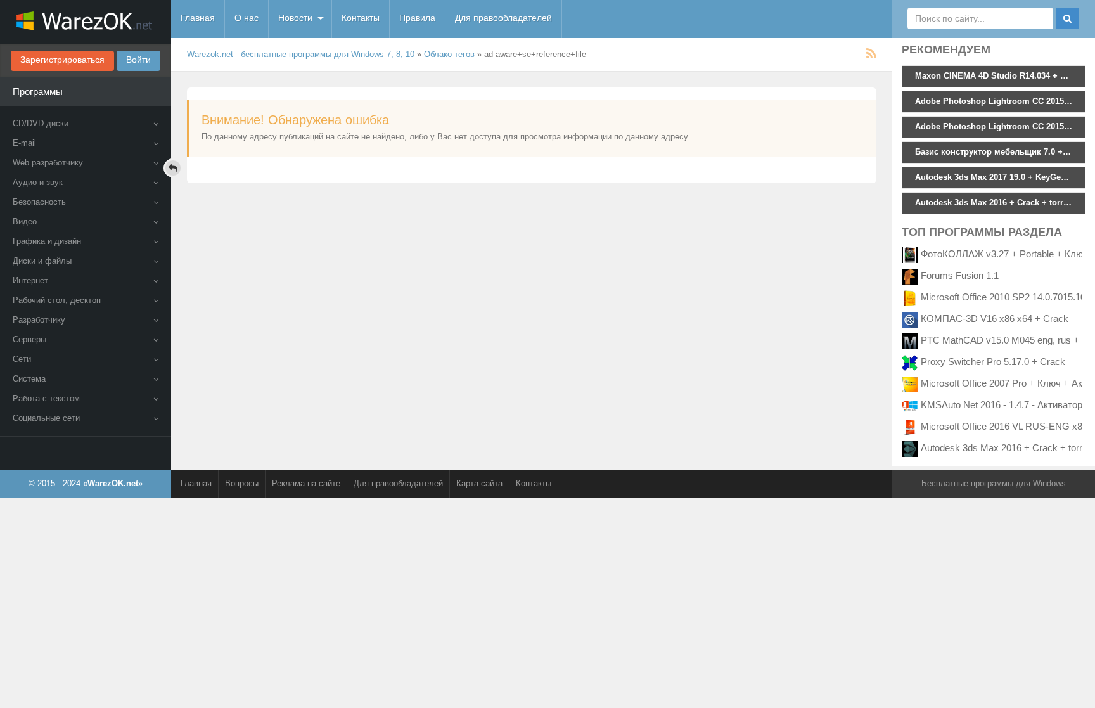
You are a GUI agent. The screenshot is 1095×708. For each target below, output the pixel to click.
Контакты (361, 18)
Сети (22, 359)
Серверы (29, 339)
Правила (417, 18)
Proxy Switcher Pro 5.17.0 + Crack (993, 361)
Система (29, 378)
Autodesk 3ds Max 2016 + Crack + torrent (1008, 447)
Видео (25, 221)
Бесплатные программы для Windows (993, 483)
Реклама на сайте (306, 483)
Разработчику (39, 320)
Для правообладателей (503, 18)
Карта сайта (479, 483)
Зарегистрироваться (62, 60)
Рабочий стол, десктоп (57, 300)
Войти (138, 60)
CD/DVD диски (40, 123)
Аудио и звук (38, 182)
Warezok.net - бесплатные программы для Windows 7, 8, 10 (300, 54)
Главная (198, 18)
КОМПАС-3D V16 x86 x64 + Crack (994, 318)
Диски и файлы (42, 261)
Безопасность (39, 202)
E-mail (24, 143)
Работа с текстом (46, 398)
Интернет (30, 280)
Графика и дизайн (47, 241)
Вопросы (242, 483)
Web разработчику (48, 162)
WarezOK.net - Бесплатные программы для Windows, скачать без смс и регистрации (85, 22)
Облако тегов (449, 54)
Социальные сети (46, 418)
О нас (246, 18)
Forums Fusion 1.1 (960, 275)
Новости (295, 18)
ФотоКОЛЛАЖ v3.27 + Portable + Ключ (1004, 253)
